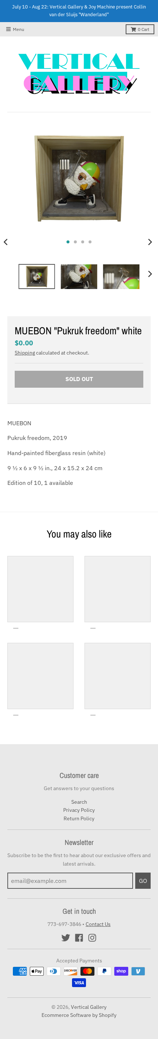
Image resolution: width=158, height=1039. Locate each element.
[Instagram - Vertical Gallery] (92, 937)
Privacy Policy (79, 810)
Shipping (25, 352)
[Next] (150, 242)
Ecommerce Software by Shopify (79, 1015)
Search (79, 802)
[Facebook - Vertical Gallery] (79, 937)
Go (143, 880)
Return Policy (79, 818)
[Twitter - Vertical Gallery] (65, 937)
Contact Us (98, 924)
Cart (143, 29)
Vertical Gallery (89, 1007)
